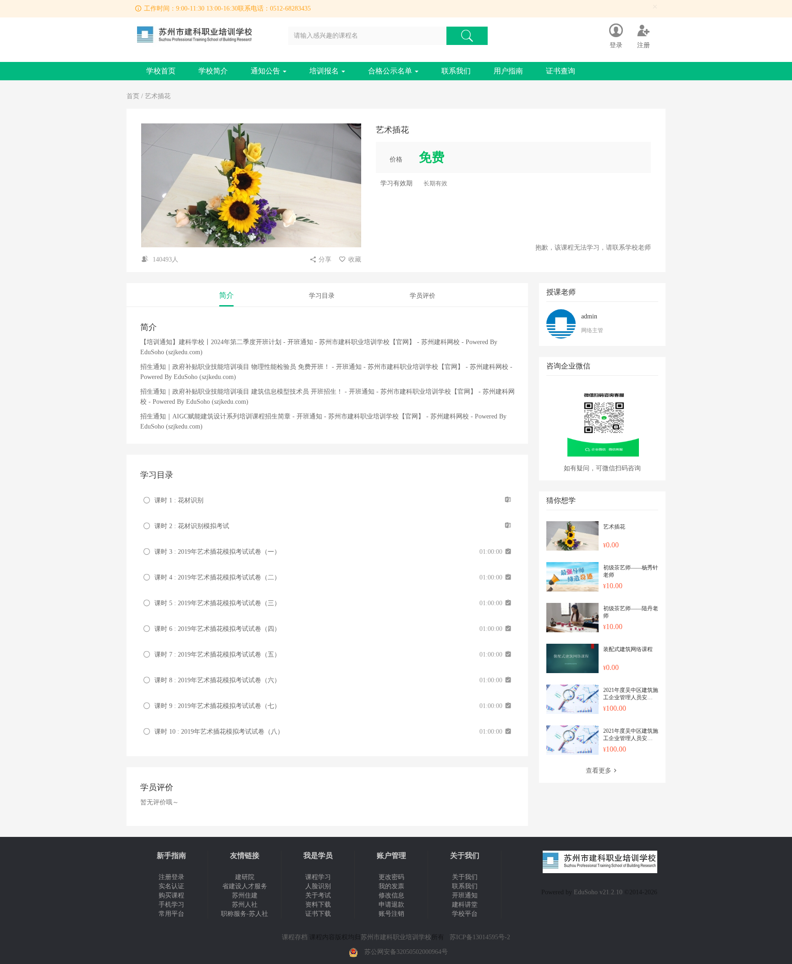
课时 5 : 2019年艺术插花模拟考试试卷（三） (217, 603)
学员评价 (422, 295)
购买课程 (171, 895)
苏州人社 (245, 904)
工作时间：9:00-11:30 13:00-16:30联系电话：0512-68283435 (227, 8)
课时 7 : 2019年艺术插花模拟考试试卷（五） (217, 654)
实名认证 (171, 886)
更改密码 (391, 877)
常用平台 (171, 913)
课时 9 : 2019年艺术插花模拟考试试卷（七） (217, 705)
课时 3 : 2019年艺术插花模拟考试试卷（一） (217, 551)
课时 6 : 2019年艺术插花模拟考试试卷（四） (217, 628)
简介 (226, 295)
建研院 (244, 877)
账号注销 (391, 913)
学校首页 (161, 71)
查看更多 (598, 770)
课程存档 (295, 937)
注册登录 (171, 877)
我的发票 (391, 886)
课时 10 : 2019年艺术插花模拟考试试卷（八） (219, 731)
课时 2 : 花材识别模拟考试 (191, 526)
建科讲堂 (465, 904)
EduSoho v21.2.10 (598, 892)
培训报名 (325, 71)
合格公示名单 (391, 71)
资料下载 (318, 904)
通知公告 (266, 71)
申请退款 (391, 904)
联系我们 (456, 71)
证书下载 (318, 913)
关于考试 (318, 895)
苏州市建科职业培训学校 (396, 937)
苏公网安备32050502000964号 (406, 951)
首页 (132, 96)
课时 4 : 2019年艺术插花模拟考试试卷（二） (217, 577)
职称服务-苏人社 (244, 913)
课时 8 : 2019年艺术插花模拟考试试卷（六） (217, 680)
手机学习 (171, 904)
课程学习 (318, 877)
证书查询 (560, 71)
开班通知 (465, 895)
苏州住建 (245, 895)
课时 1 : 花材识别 (179, 500)
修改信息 (391, 895)
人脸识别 (318, 886)
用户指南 (508, 71)
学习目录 (322, 295)
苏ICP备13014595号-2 (480, 937)
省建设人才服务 (244, 886)
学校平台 (465, 913)
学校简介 (213, 71)
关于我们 (465, 877)
